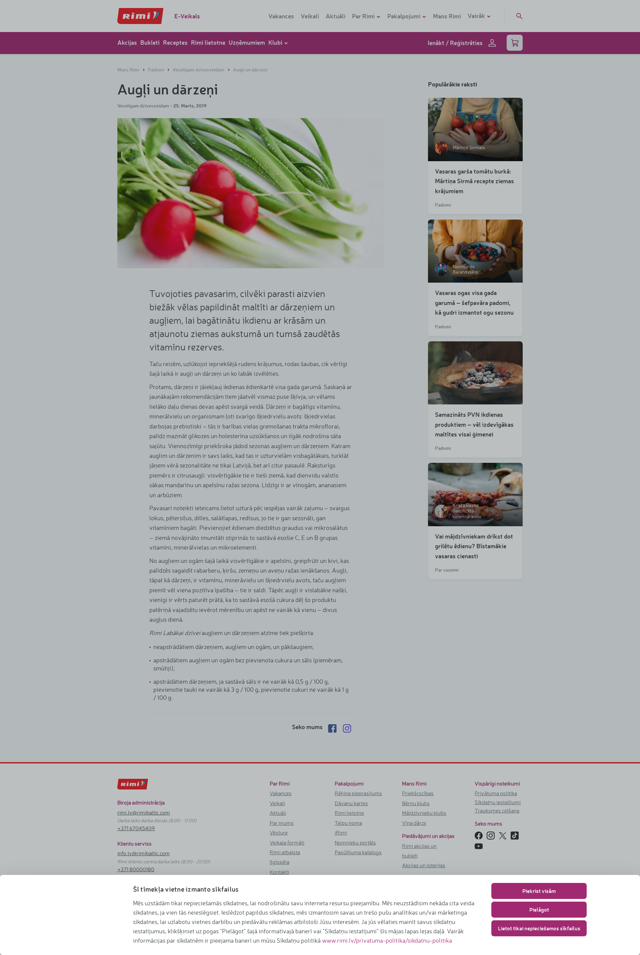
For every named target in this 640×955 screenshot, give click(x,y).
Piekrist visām (539, 890)
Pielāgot (539, 909)
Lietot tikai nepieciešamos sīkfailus (539, 928)
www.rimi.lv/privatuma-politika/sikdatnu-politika (387, 940)
